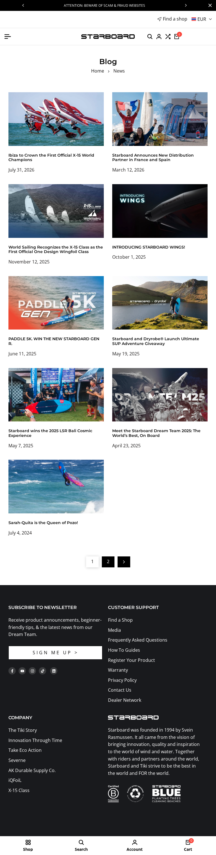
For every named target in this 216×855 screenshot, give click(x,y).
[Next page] (124, 561)
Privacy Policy (122, 680)
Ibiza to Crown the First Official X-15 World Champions (51, 158)
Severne (17, 760)
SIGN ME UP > (55, 652)
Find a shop (175, 19)
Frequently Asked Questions (137, 640)
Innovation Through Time (35, 740)
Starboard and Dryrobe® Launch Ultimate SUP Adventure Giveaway (155, 341)
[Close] (209, 5)
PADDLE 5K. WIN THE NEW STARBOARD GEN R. (53, 341)
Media (114, 630)
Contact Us (119, 690)
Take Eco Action (25, 750)
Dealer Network (124, 700)
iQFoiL (14, 780)
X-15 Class (19, 790)
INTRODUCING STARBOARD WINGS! (148, 247)
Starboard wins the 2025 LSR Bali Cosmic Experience (50, 433)
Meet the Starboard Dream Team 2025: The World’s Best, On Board (156, 433)
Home (97, 71)
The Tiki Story (22, 730)
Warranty (118, 670)
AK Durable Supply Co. (32, 770)
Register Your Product (131, 660)
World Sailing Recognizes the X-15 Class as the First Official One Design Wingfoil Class (55, 249)
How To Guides (124, 650)
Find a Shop (120, 620)
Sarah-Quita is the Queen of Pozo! (43, 522)
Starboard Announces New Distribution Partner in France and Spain (153, 158)
